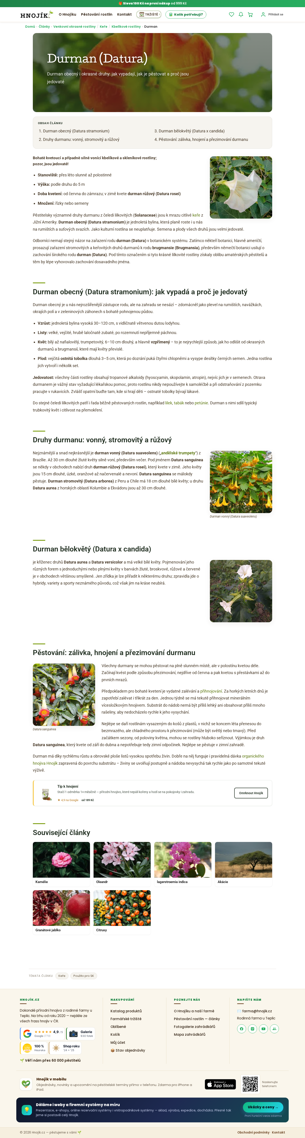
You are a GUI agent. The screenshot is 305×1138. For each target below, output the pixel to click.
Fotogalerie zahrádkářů (194, 1026)
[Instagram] (252, 1028)
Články (44, 26)
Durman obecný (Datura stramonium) (76, 131)
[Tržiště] (148, 14)
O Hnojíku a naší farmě (194, 1011)
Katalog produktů (126, 1011)
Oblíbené (118, 1026)
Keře (103, 26)
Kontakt (124, 14)
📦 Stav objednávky (128, 1050)
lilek (168, 403)
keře (196, 215)
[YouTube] (263, 1028)
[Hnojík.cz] (37, 14)
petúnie (201, 403)
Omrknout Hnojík (251, 793)
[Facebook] (241, 1028)
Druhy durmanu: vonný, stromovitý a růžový (81, 139)
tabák (179, 403)
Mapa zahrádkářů (189, 1034)
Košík (115, 1034)
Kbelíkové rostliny (126, 26)
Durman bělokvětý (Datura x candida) (192, 131)
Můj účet (118, 1042)
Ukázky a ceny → (263, 1107)
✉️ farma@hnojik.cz (254, 1011)
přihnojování (211, 691)
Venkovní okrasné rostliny (74, 26)
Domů (30, 26)
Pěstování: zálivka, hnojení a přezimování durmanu (203, 139)
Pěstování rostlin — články (197, 1019)
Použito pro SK (83, 976)
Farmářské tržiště (126, 1019)
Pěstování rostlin (96, 14)
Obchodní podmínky (253, 1132)
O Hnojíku (67, 14)
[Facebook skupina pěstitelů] (274, 1028)
